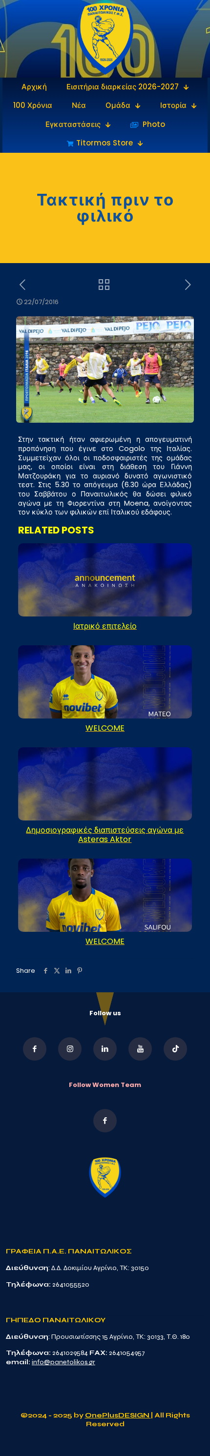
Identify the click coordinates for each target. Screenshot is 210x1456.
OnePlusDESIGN (118, 1415)
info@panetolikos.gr (63, 1362)
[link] (105, 39)
